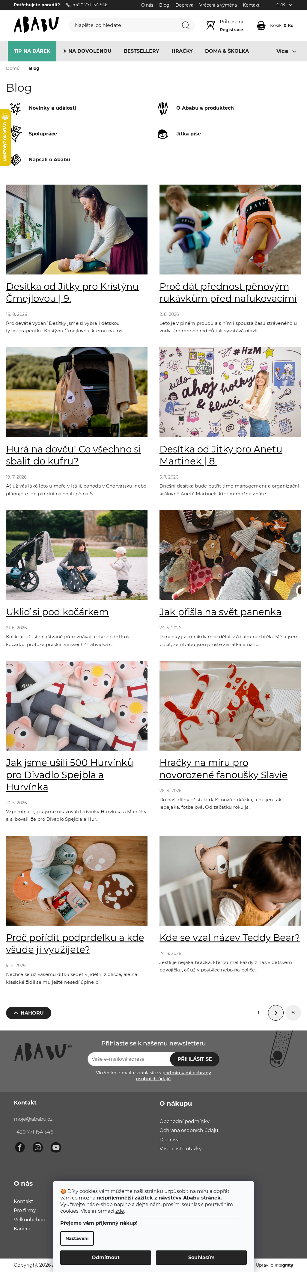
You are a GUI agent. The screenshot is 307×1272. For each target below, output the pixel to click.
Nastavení (75, 1238)
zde (117, 1211)
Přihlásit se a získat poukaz (190, 677)
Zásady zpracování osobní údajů (211, 697)
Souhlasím (199, 1257)
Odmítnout (104, 1257)
